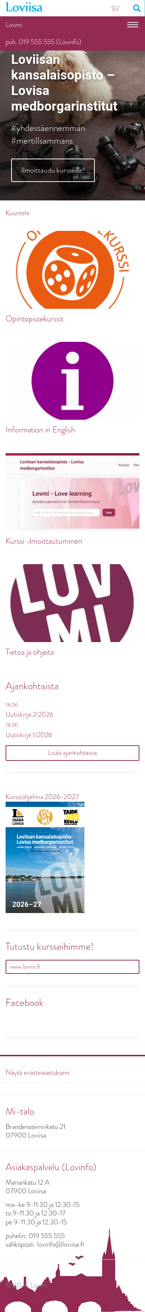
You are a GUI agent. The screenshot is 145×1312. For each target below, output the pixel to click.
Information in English (40, 429)
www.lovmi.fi (25, 966)
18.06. (12, 705)
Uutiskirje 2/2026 (29, 714)
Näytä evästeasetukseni (38, 1072)
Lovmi (14, 25)
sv (115, 9)
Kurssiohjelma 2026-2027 (42, 797)
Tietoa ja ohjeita (30, 652)
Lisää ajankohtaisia (72, 753)
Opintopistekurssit (35, 318)
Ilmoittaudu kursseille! (53, 170)
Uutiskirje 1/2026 (29, 735)
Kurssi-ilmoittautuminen (44, 541)
